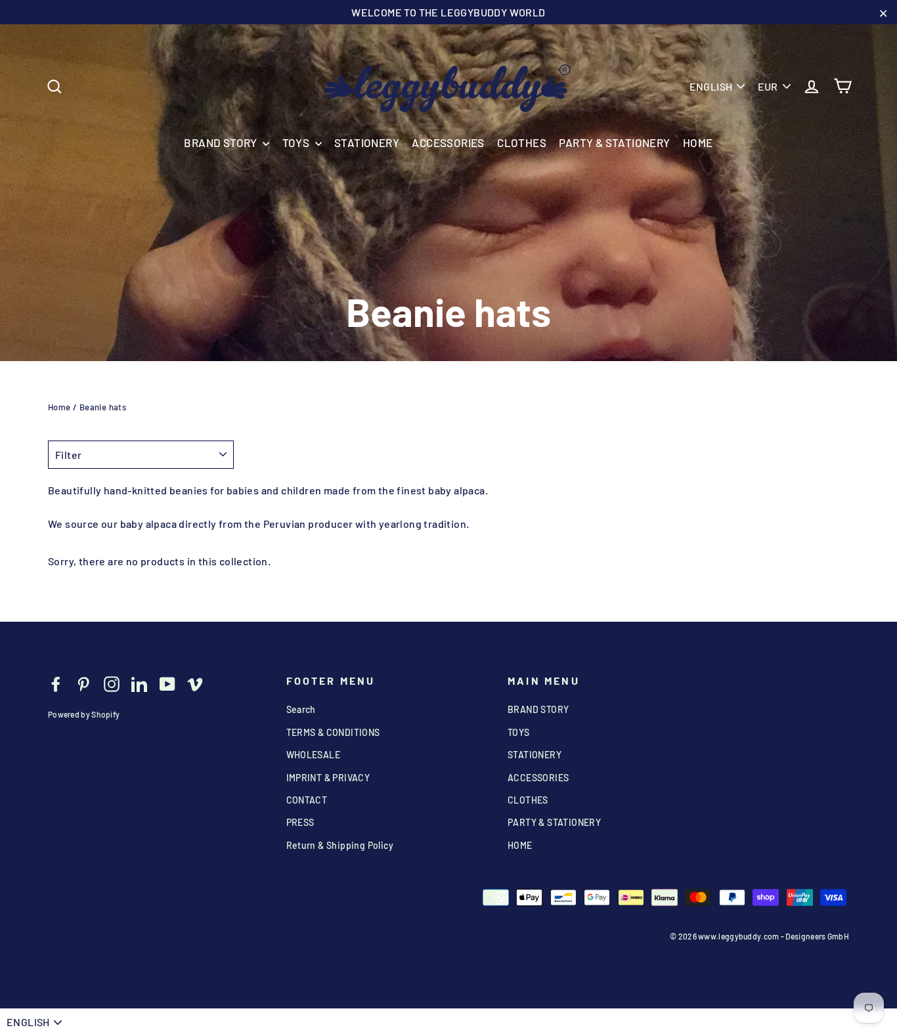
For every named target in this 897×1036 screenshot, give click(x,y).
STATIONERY (366, 142)
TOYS (297, 142)
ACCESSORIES (448, 142)
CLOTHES (521, 142)
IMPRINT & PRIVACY (328, 777)
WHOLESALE (313, 754)
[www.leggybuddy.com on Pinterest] (83, 683)
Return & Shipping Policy (340, 845)
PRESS (300, 822)
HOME (698, 142)
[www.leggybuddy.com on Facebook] (56, 683)
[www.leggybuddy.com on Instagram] (112, 683)
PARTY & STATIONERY (614, 142)
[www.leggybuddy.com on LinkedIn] (139, 683)
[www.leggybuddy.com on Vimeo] (195, 683)
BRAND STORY (221, 142)
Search (301, 709)
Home (59, 407)
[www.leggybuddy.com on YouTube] (167, 683)
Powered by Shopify (84, 714)
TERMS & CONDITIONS (333, 732)
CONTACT (307, 800)
